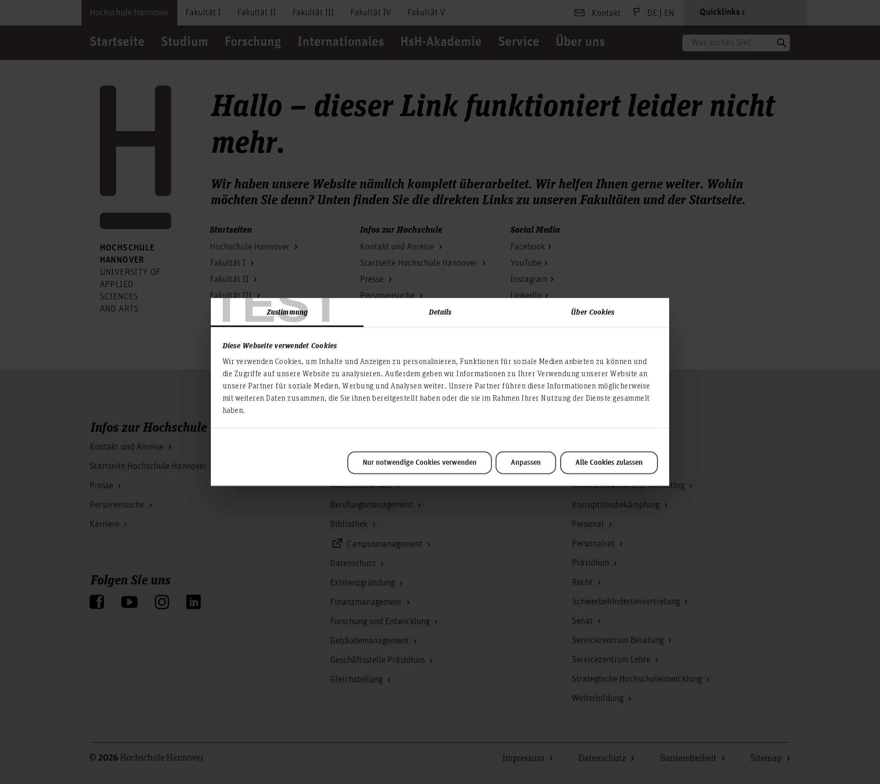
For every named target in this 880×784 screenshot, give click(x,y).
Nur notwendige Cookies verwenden (420, 463)
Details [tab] (440, 311)
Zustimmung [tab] (287, 311)
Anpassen (526, 463)
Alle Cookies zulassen (609, 463)
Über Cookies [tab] (592, 311)
